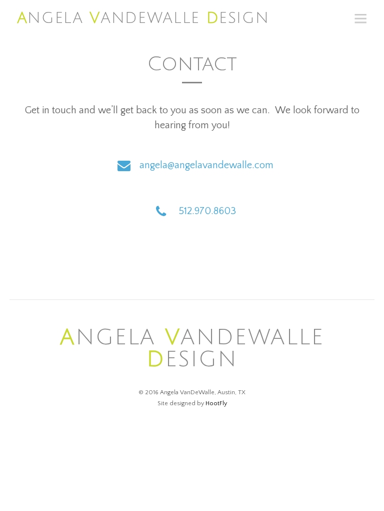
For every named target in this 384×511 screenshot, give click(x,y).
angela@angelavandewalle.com (207, 165)
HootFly (216, 403)
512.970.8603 (207, 211)
